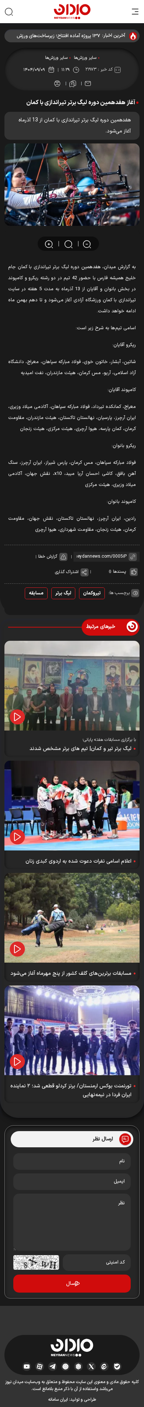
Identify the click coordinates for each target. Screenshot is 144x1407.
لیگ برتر (63, 593)
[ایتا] (104, 1366)
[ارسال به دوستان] (88, 83)
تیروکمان (92, 593)
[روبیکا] (78, 1366)
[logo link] (72, 11)
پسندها (119, 571)
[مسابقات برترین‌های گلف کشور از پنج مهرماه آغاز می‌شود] (72, 918)
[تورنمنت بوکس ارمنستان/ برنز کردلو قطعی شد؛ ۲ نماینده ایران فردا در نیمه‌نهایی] (72, 1030)
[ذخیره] (72, 84)
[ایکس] (91, 1366)
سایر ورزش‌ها (85, 57)
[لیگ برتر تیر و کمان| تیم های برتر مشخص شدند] (72, 686)
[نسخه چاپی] (57, 83)
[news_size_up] (49, 243)
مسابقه (36, 593)
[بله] (117, 1366)
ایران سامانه (58, 1399)
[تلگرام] (52, 1366)
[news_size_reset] (68, 243)
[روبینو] (65, 1366)
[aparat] (39, 1366)
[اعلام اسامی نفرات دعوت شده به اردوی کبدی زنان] (72, 805)
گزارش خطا (47, 556)
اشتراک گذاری (67, 572)
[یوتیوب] (26, 1366)
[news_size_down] (87, 243)
